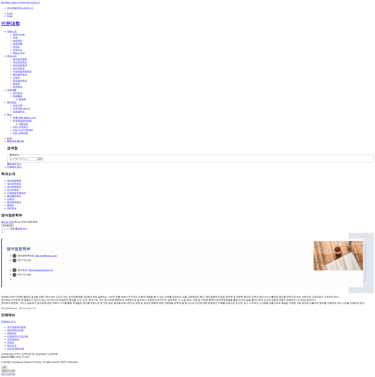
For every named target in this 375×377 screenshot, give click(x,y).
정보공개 (11, 345)
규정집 (10, 342)
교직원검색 (13, 339)
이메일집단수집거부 (17, 336)
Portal (9, 16)
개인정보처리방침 (16, 327)
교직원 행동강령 (15, 348)
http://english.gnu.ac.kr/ (46, 255)
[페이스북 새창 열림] (2, 229)
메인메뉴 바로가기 (11, 2)
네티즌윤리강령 (15, 330)
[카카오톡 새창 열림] (8, 229)
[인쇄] (2, 232)
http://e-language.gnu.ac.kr (40, 270)
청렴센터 (11, 333)
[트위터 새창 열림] (5, 229)
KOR (9, 138)
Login (10, 13)
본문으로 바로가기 (30, 2)
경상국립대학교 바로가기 (20, 8)
